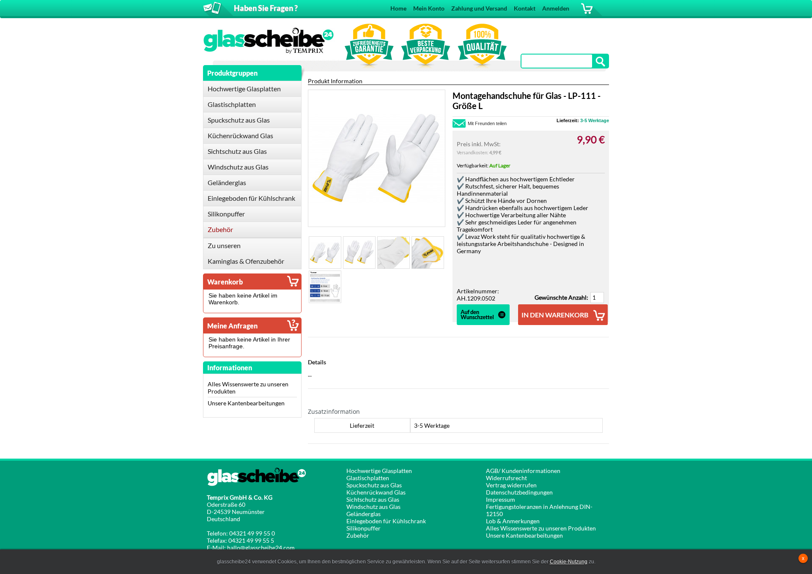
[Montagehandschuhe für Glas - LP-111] (325, 252)
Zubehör (357, 535)
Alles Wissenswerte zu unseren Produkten (541, 528)
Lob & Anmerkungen (513, 521)
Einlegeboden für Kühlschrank (386, 521)
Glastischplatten (367, 477)
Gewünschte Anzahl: (561, 297)
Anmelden (555, 8)
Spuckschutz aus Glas (374, 485)
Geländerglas (363, 513)
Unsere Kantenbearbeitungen (246, 403)
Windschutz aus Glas (373, 506)
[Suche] (601, 61)
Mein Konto (428, 8)
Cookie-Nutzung (568, 562)
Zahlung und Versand (479, 8)
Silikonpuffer (363, 528)
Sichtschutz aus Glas (372, 499)
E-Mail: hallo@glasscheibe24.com (251, 547)
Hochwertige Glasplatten (379, 470)
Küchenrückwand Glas (376, 492)
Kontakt (524, 8)
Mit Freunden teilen (487, 123)
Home (398, 8)
